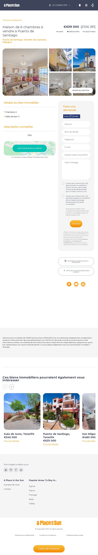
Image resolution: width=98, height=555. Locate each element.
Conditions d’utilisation (47, 535)
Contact (7, 489)
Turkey (32, 503)
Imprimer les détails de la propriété (77, 261)
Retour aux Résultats (13, 20)
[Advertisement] (76, 309)
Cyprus (32, 486)
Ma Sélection (89, 32)
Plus (30, 135)
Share (60, 32)
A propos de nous (11, 485)
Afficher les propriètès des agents (77, 271)
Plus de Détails (11, 441)
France (32, 490)
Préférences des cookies (74, 535)
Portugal (33, 495)
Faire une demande (49, 549)
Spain (31, 499)
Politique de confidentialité (24, 535)
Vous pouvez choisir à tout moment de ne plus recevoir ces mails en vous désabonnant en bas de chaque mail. (77, 212)
